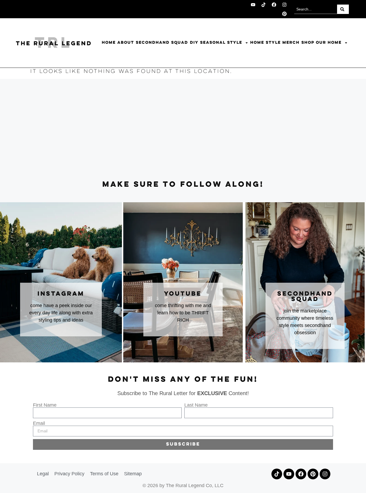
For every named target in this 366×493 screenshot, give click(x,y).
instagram (61, 294)
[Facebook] (273, 4)
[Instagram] (284, 4)
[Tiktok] (263, 4)
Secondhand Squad (162, 43)
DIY (194, 43)
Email (39, 423)
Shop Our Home (321, 43)
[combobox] (315, 9)
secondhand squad (305, 296)
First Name (45, 405)
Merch (291, 43)
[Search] (343, 9)
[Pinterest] (284, 13)
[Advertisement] (183, 129)
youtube (183, 294)
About (125, 43)
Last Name (196, 405)
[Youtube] (252, 4)
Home (109, 43)
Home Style (265, 43)
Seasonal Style (221, 43)
